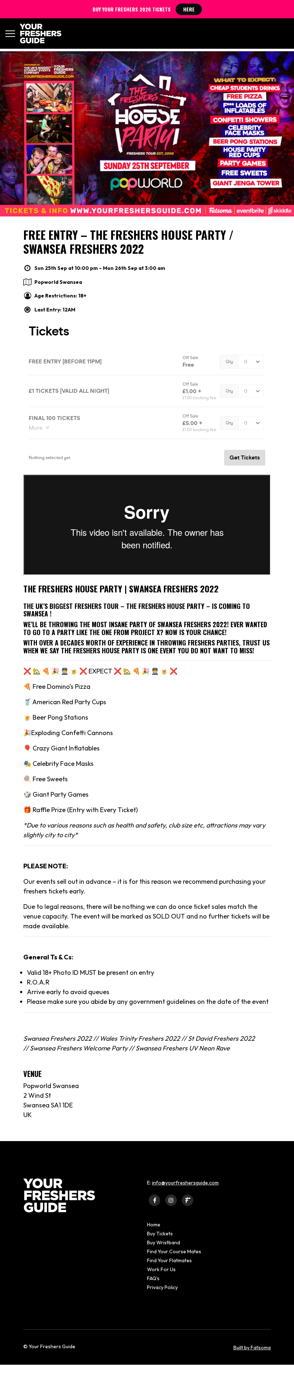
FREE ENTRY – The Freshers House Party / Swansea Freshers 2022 (128, 241)
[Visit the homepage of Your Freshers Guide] (38, 33)
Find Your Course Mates (174, 1251)
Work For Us (161, 1269)
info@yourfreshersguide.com (185, 1182)
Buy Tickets (160, 1233)
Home (153, 1224)
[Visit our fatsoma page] (187, 1200)
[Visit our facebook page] (154, 1200)
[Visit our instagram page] (171, 1200)
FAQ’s (153, 1278)
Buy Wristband (163, 1242)
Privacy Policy (162, 1287)
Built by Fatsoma (252, 1347)
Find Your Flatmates (169, 1260)
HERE (189, 9)
